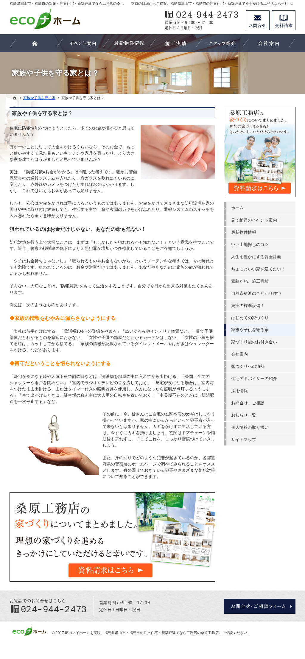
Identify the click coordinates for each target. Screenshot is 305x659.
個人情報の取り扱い (250, 427)
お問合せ (258, 20)
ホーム (237, 207)
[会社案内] (268, 43)
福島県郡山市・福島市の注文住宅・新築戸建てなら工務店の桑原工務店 (161, 633)
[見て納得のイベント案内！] (82, 43)
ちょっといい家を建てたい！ (258, 269)
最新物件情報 (243, 232)
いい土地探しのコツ (250, 244)
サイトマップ (243, 439)
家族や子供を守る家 (250, 329)
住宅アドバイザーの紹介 (254, 378)
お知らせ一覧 (243, 415)
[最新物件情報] (129, 43)
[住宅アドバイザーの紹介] (222, 43)
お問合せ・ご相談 (247, 403)
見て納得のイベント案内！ (256, 220)
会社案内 (239, 354)
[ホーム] (15, 98)
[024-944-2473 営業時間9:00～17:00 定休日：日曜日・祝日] (202, 20)
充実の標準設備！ (247, 305)
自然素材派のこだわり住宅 (256, 293)
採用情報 (239, 390)
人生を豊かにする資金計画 (256, 256)
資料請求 (283, 20)
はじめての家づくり (250, 317)
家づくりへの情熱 (247, 366)
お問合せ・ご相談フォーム (259, 606)
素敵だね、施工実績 (250, 281)
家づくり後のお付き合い (254, 341)
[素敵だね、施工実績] (175, 43)
